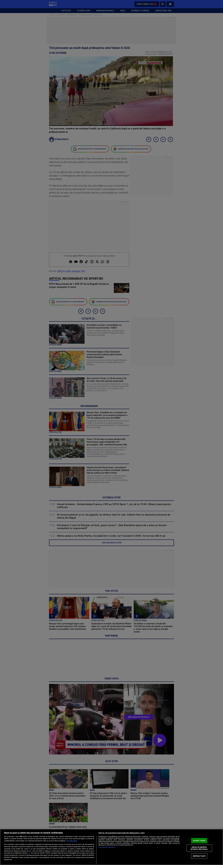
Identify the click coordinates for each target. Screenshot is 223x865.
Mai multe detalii (71, 841)
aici (29, 853)
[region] (111, 847)
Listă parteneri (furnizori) (106, 847)
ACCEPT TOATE (199, 841)
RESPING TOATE (199, 856)
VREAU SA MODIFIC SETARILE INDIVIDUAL (199, 848)
